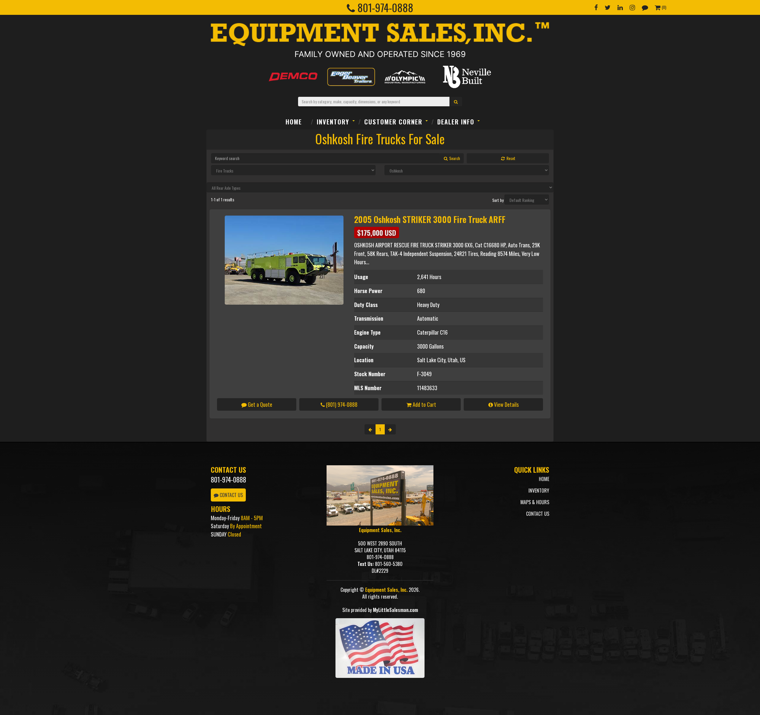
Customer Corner (393, 121)
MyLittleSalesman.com (395, 609)
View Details (506, 404)
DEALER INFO (455, 121)
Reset (510, 158)
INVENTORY (333, 121)
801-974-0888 (228, 479)
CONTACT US (230, 495)
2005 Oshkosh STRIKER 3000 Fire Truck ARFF (429, 219)
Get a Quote (259, 404)
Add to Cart (423, 404)
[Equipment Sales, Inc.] (380, 34)
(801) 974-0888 (341, 404)
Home (294, 121)
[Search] (456, 102)
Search (454, 158)
